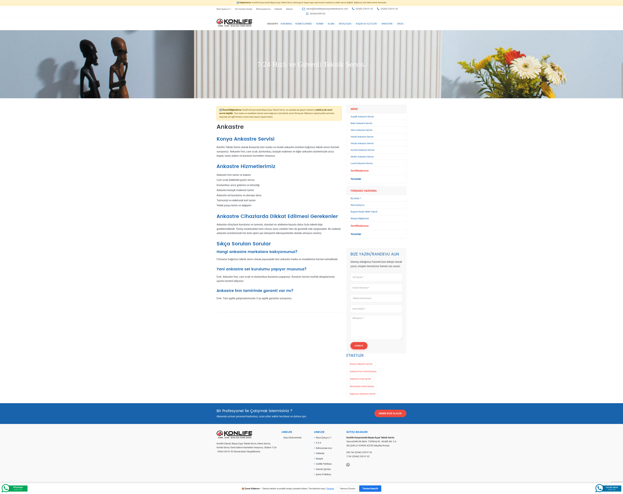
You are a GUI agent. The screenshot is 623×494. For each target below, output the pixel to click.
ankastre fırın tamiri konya (363, 371)
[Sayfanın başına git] (616, 475)
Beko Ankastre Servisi (361, 123)
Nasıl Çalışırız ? (224, 8)
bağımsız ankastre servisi (362, 393)
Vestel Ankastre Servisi (362, 136)
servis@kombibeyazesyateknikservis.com (327, 8)
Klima (331, 23)
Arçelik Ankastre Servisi (362, 116)
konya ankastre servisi (361, 363)
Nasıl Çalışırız (358, 204)
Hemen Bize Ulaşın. (390, 413)
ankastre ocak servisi (360, 378)
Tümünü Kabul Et (370, 488)
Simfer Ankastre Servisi (362, 156)
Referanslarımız (263, 8)
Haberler (278, 8)
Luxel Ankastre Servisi (362, 163)
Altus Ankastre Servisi (361, 130)
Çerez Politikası (323, 474)
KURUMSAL (287, 23)
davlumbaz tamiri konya (362, 386)
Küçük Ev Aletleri (366, 23)
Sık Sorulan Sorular (243, 8)
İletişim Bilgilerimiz (360, 218)
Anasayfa (272, 23)
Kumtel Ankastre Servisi (362, 149)
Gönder (359, 345)
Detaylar (330, 488)
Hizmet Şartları (323, 469)
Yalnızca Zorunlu (347, 488)
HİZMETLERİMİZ (303, 23)
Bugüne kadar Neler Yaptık (364, 211)
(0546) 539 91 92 (364, 8)
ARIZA (400, 23)
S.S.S (318, 442)
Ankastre (387, 23)
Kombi (319, 23)
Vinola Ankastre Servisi (362, 143)
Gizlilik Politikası (324, 463)
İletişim (289, 8)
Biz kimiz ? (356, 198)
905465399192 (317, 13)
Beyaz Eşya (345, 23)
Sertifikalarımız (360, 170)
